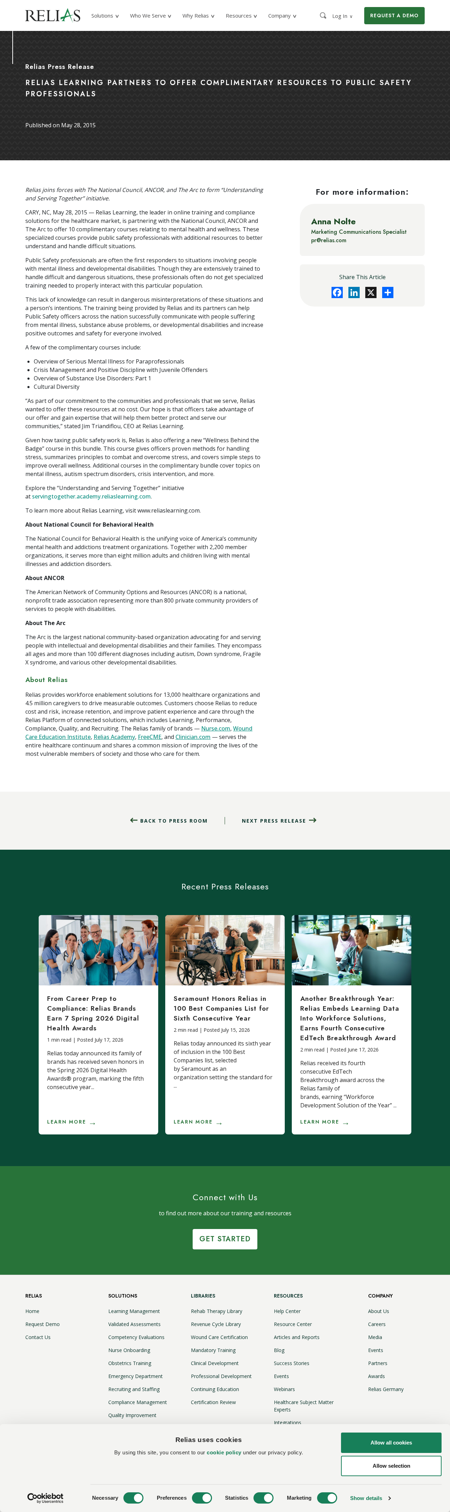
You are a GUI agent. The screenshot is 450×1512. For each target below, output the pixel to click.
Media (375, 1337)
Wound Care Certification (219, 1337)
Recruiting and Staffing (134, 1389)
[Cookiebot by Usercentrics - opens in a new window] (45, 1498)
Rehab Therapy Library (216, 1311)
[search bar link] (323, 15)
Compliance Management (137, 1402)
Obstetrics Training (129, 1363)
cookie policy (224, 1452)
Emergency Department (135, 1376)
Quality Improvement (132, 1415)
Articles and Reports (297, 1337)
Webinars (284, 1389)
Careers (377, 1324)
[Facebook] (337, 292)
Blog (279, 1350)
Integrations (287, 1422)
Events (281, 1376)
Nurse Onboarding (129, 1350)
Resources (288, 1295)
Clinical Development (215, 1363)
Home (32, 1311)
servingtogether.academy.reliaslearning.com (91, 496)
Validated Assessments (134, 1324)
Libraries (203, 1295)
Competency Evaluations (136, 1337)
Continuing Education (215, 1389)
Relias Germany (386, 1389)
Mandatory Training (213, 1350)
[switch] (202, 1498)
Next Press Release (274, 820)
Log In (342, 15)
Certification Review (213, 1402)
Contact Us (38, 1337)
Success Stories (291, 1363)
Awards (376, 1376)
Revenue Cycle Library (216, 1324)
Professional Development (221, 1376)
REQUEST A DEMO (394, 15)
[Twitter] (371, 292)
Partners (377, 1363)
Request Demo (42, 1324)
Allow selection (391, 1466)
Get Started (225, 1239)
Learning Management (134, 1311)
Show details (366, 1498)
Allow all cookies (391, 1443)
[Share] (387, 292)
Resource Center (293, 1324)
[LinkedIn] (354, 292)
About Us (378, 1311)
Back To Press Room (174, 820)
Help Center (287, 1311)
